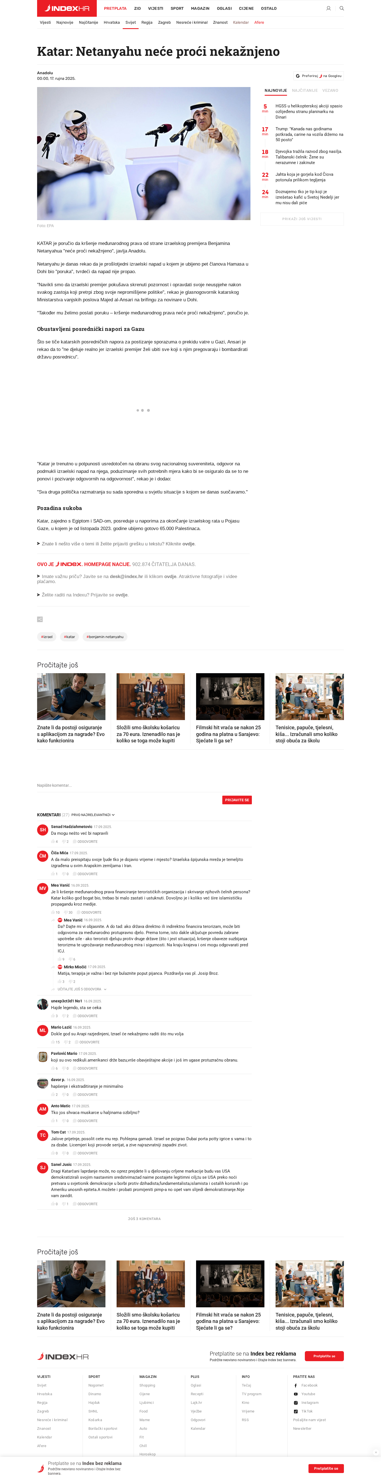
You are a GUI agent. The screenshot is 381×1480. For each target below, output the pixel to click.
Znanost (220, 22)
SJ (42, 1167)
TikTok (307, 1411)
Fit (141, 1437)
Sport (177, 8)
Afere (259, 22)
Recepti (197, 1394)
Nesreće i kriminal (192, 22)
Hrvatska (112, 22)
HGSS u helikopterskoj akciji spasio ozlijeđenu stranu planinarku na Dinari (309, 112)
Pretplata (115, 8)
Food (143, 1411)
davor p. (58, 1079)
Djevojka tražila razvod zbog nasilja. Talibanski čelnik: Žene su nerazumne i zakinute (309, 157)
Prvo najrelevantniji (90, 815)
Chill (143, 1446)
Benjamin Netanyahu (105, 637)
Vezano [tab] (330, 91)
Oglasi (224, 8)
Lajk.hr (196, 1402)
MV (42, 888)
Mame (144, 1420)
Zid (137, 8)
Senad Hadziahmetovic (71, 826)
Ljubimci (146, 1402)
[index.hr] (67, 8)
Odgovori (198, 1420)
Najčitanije (88, 22)
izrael (46, 637)
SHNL (93, 1411)
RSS (245, 1420)
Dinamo (94, 1394)
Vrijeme (248, 1411)
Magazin (148, 1377)
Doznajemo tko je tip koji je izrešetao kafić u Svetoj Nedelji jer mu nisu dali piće (307, 197)
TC (42, 1135)
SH (43, 829)
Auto (143, 1428)
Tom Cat (58, 1132)
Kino (245, 1402)
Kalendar (241, 22)
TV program (251, 1394)
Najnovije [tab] (276, 91)
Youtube (308, 1394)
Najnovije (64, 22)
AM (42, 1109)
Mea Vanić (60, 885)
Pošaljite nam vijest (309, 1420)
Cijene (246, 8)
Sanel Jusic (61, 1164)
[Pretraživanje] (340, 8)
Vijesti (155, 8)
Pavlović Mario (64, 1053)
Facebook (310, 1385)
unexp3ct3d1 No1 (66, 1001)
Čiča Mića (59, 853)
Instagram (310, 1402)
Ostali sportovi (100, 1437)
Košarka (95, 1420)
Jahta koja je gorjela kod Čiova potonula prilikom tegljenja (304, 177)
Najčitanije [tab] (305, 91)
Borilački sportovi (102, 1428)
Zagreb (164, 22)
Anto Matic (60, 1106)
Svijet (131, 22)
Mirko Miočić (75, 967)
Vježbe (196, 1411)
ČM (42, 856)
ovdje (170, 576)
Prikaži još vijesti (302, 219)
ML (43, 1030)
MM (60, 967)
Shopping (147, 1385)
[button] (44, 695)
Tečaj (246, 1385)
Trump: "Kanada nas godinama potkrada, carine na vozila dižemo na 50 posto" (309, 134)
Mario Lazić (61, 1027)
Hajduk (94, 1402)
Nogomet (96, 1385)
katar (69, 637)
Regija (147, 22)
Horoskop (147, 1454)
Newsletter (302, 1428)
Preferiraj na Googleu (321, 76)
